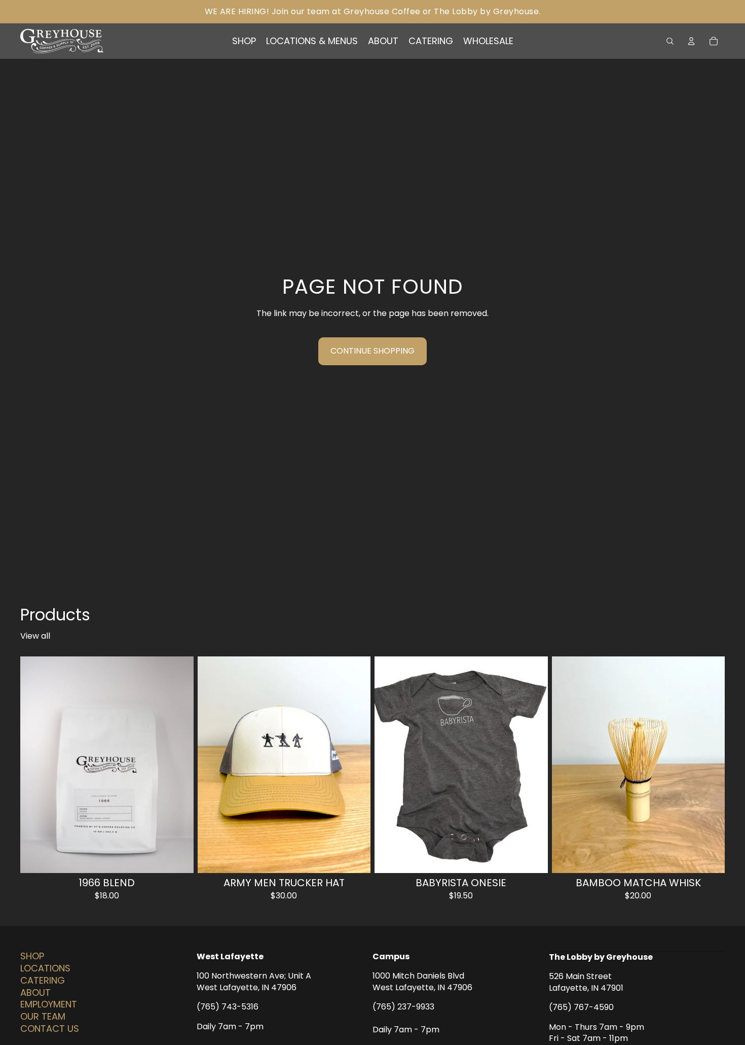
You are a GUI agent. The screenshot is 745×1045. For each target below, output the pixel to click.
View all (35, 636)
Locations (45, 968)
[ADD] (709, 857)
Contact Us (49, 1028)
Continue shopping (372, 351)
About (35, 992)
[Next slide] (355, 764)
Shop (32, 956)
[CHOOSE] (178, 857)
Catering (42, 980)
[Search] (670, 41)
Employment (48, 1004)
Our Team (42, 1017)
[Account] (691, 41)
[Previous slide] (213, 764)
